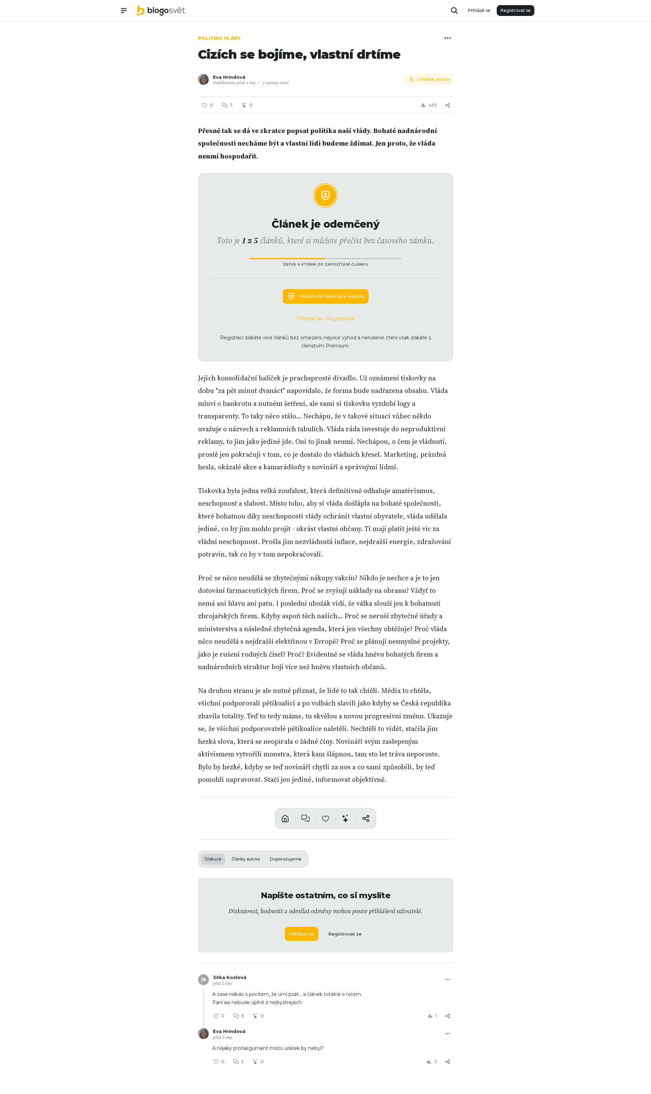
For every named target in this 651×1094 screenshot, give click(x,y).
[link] (160, 10)
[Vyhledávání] (454, 10)
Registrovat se (515, 10)
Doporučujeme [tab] (285, 859)
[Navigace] (124, 10)
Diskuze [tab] (213, 859)
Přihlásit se (479, 10)
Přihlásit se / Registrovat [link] (326, 319)
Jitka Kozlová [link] (229, 977)
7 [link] (231, 105)
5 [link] (242, 1061)
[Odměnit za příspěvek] (345, 818)
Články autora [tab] (246, 859)
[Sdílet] (447, 105)
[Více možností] (447, 38)
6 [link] (242, 1015)
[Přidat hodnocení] (325, 818)
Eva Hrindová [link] (229, 77)
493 (433, 105)
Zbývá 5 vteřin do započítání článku (325, 264)
